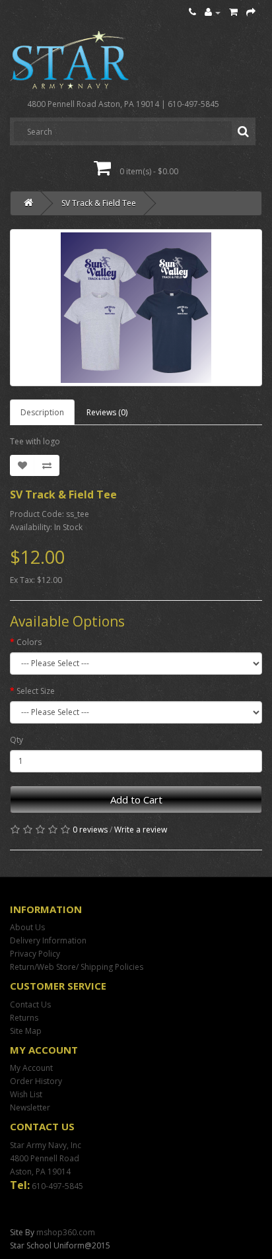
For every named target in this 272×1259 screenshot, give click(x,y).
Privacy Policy (35, 953)
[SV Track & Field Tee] (136, 307)
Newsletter (30, 1107)
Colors (29, 642)
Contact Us (30, 1004)
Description (42, 412)
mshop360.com (65, 1232)
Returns (24, 1017)
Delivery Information (48, 940)
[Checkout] (250, 12)
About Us (27, 927)
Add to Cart (136, 799)
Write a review (140, 829)
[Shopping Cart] (233, 12)
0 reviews (90, 829)
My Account (31, 1067)
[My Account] (213, 12)
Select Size (36, 691)
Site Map (26, 1031)
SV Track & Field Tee (98, 203)
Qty (16, 739)
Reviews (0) (106, 412)
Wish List (26, 1094)
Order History (36, 1081)
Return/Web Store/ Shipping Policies (76, 966)
